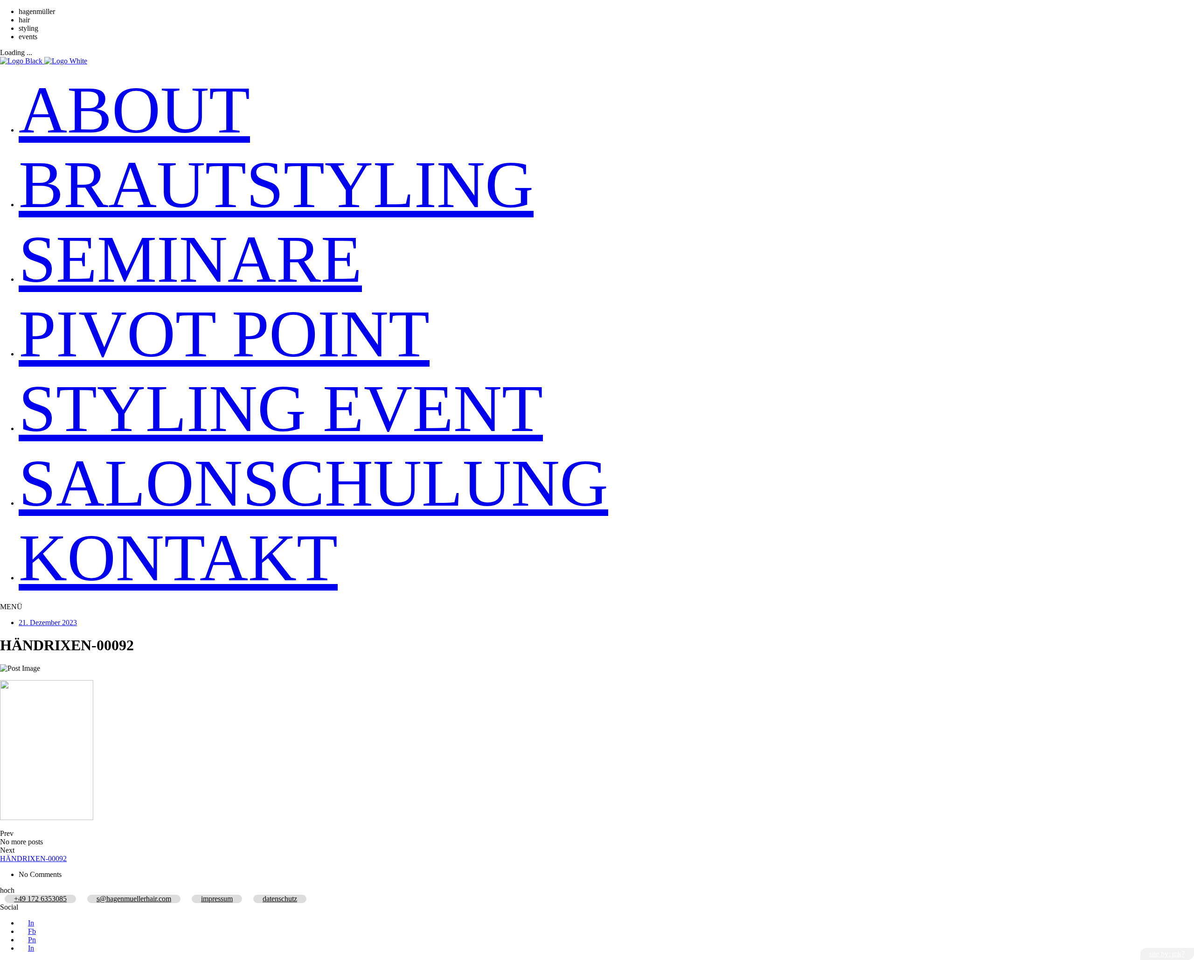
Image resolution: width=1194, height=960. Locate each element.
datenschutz (280, 899)
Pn (32, 940)
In (31, 923)
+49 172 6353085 (40, 899)
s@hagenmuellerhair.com (134, 899)
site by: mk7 (1167, 954)
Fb (32, 931)
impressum (217, 899)
